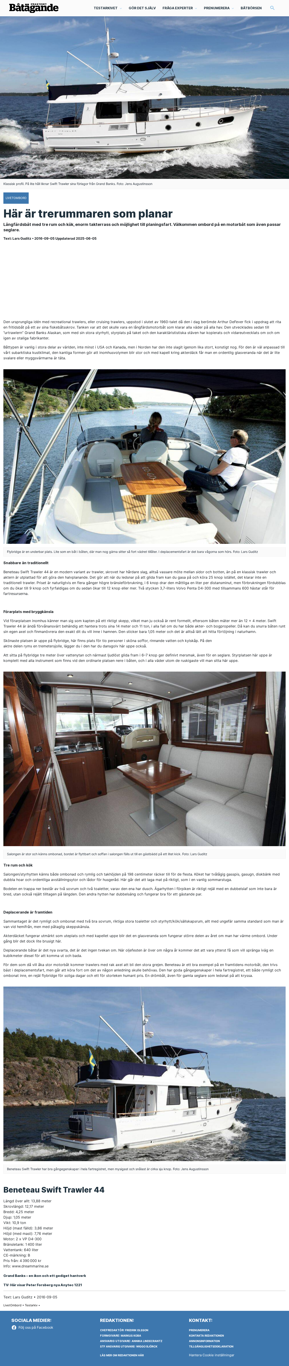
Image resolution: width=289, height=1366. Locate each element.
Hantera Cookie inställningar (211, 1355)
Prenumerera (199, 1330)
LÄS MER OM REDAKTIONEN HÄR (122, 1355)
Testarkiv (31, 1305)
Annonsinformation (204, 1341)
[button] (272, 8)
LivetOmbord (12, 1305)
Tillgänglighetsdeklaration (211, 1346)
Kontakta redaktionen (206, 1335)
